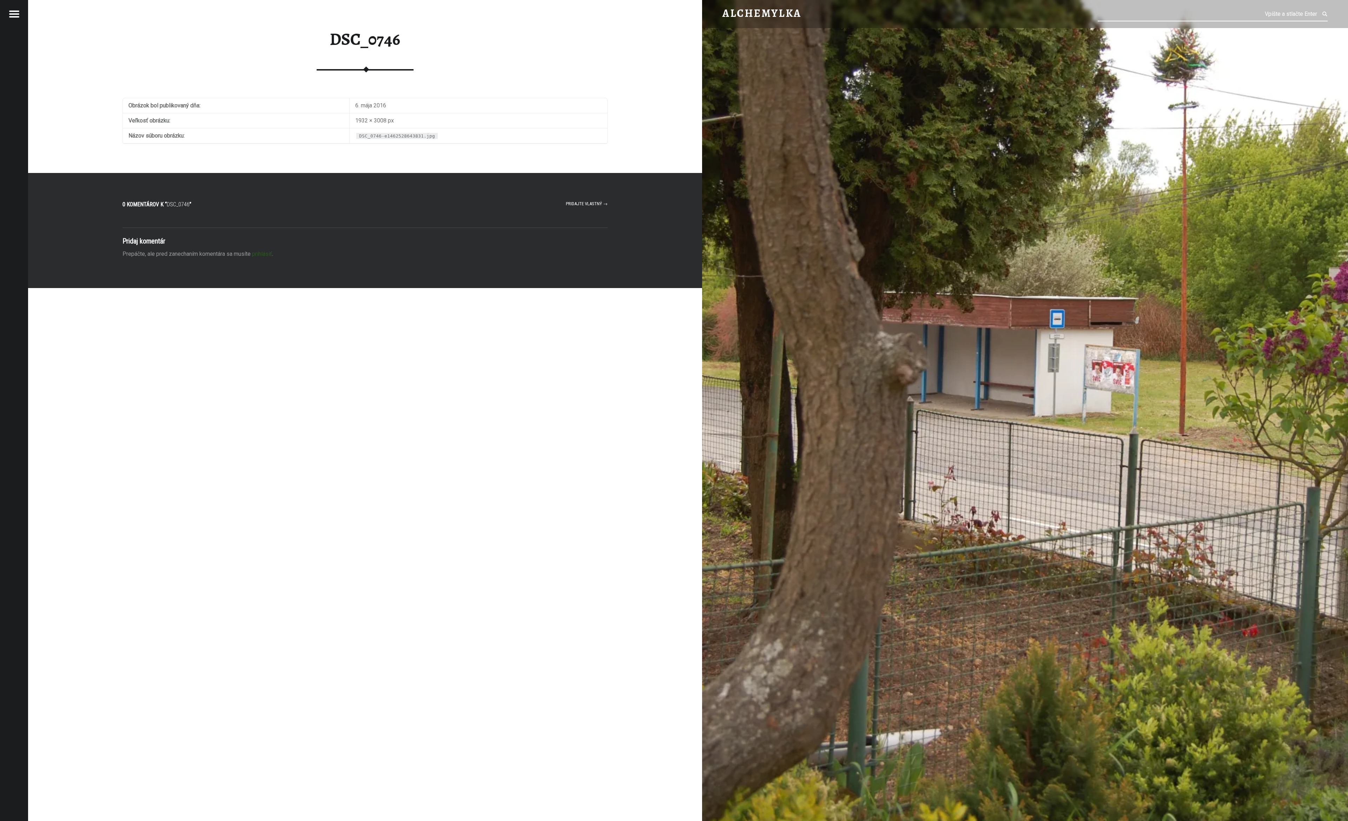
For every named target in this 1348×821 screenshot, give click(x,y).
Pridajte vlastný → (587, 203)
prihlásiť (262, 254)
